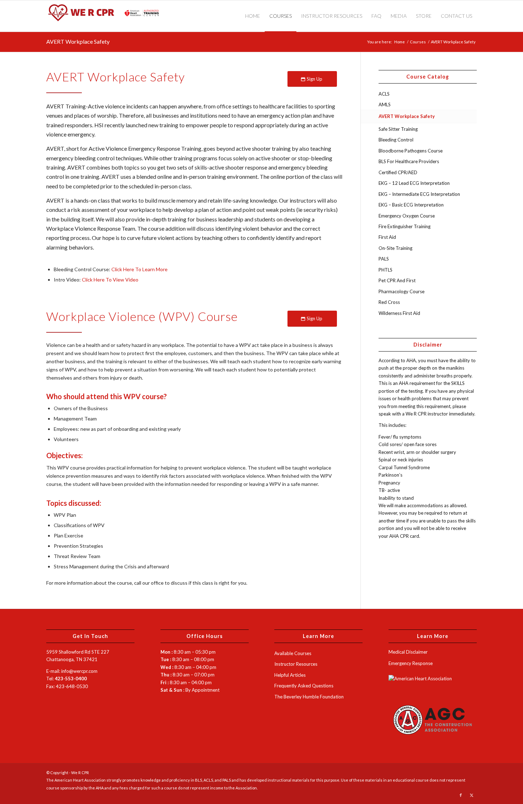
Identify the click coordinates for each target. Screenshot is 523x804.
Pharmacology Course (401, 291)
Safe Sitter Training (398, 129)
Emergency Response (411, 663)
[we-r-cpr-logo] (106, 16)
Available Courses (292, 653)
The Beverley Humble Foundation (309, 697)
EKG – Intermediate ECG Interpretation (419, 194)
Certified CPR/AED (398, 172)
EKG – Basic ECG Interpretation (411, 205)
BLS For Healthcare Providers (409, 161)
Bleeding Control (396, 140)
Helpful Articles (290, 675)
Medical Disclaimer (408, 652)
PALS (384, 259)
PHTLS (385, 270)
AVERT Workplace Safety (78, 41)
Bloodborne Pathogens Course (411, 151)
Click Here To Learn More (139, 269)
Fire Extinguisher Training (404, 226)
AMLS (385, 104)
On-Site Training (395, 248)
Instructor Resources (295, 664)
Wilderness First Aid (399, 313)
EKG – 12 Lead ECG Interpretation (414, 183)
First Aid (387, 237)
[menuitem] (253, 16)
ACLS (384, 94)
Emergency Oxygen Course (407, 216)
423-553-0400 (71, 678)
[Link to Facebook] (460, 795)
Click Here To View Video (110, 280)
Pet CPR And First (397, 280)
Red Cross (389, 302)
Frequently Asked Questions (303, 685)
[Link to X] (471, 795)
